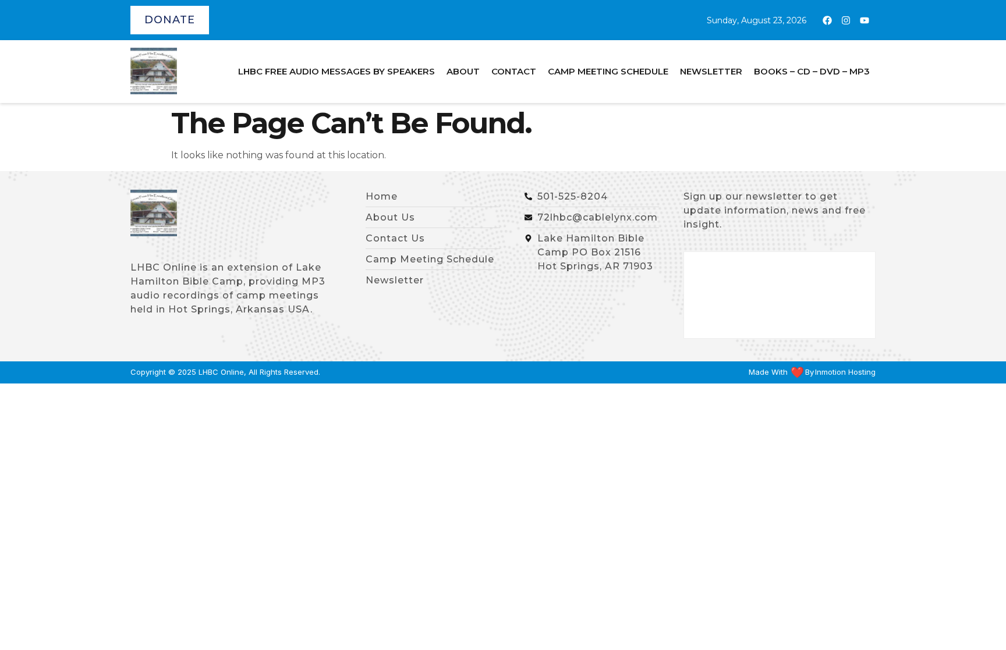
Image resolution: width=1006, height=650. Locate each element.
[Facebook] (827, 20)
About (463, 71)
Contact (513, 71)
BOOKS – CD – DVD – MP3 (812, 71)
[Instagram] (846, 20)
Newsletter (711, 71)
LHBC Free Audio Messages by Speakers (336, 71)
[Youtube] (864, 20)
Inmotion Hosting (845, 372)
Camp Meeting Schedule (608, 71)
